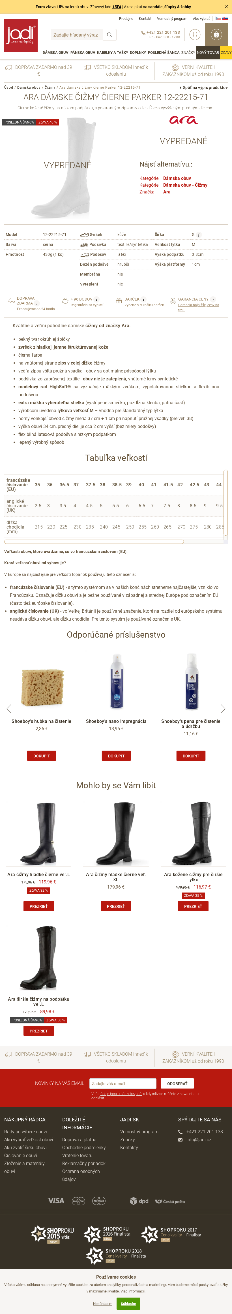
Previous (9, 708)
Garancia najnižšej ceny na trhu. (198, 304)
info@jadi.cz (198, 1139)
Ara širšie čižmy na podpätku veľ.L (38, 1001)
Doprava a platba (79, 1139)
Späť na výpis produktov (205, 87)
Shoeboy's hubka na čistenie (41, 721)
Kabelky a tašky (112, 52)
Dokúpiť (41, 756)
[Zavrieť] (226, 7)
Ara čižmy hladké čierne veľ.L (38, 874)
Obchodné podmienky (84, 1147)
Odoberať (177, 1083)
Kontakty (129, 1147)
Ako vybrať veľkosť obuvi (28, 1139)
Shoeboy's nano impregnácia (116, 721)
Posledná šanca (164, 52)
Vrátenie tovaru (77, 1155)
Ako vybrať (201, 18)
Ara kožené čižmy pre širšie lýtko (193, 877)
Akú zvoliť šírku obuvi (25, 1147)
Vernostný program (172, 18)
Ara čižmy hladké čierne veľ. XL (116, 877)
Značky (188, 52)
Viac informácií (133, 1291)
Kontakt (145, 18)
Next (223, 708)
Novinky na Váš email (59, 1083)
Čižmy (50, 88)
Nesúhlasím (102, 1304)
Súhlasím (128, 1304)
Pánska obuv (82, 52)
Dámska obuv (55, 52)
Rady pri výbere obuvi (25, 1131)
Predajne (126, 18)
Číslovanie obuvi (20, 1155)
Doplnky (138, 52)
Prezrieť (39, 906)
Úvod (8, 88)
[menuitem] (55, 52)
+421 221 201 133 (204, 1131)
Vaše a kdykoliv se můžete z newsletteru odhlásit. (145, 1096)
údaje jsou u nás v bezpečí (121, 1094)
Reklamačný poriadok (84, 1163)
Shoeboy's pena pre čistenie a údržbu (190, 724)
